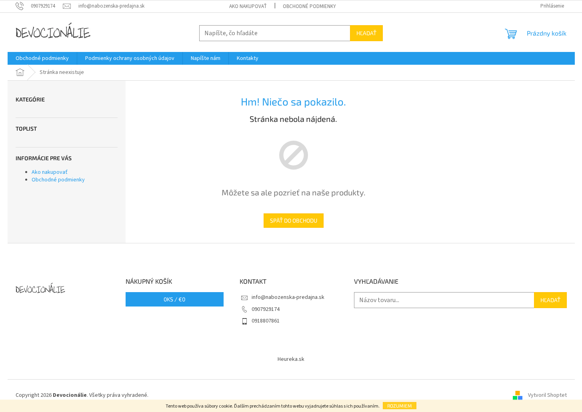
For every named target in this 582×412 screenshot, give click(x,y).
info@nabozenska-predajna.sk (288, 297)
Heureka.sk (291, 359)
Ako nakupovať (248, 6)
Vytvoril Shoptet (547, 395)
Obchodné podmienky (309, 6)
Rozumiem (399, 405)
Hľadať (366, 33)
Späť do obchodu (293, 220)
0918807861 (266, 321)
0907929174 (266, 309)
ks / (174, 299)
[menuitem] (42, 58)
